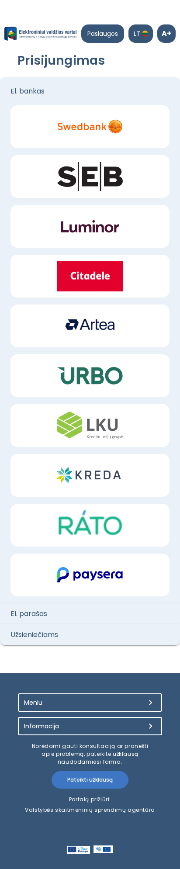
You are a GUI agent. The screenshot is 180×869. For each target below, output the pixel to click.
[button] (90, 91)
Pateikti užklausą (90, 779)
